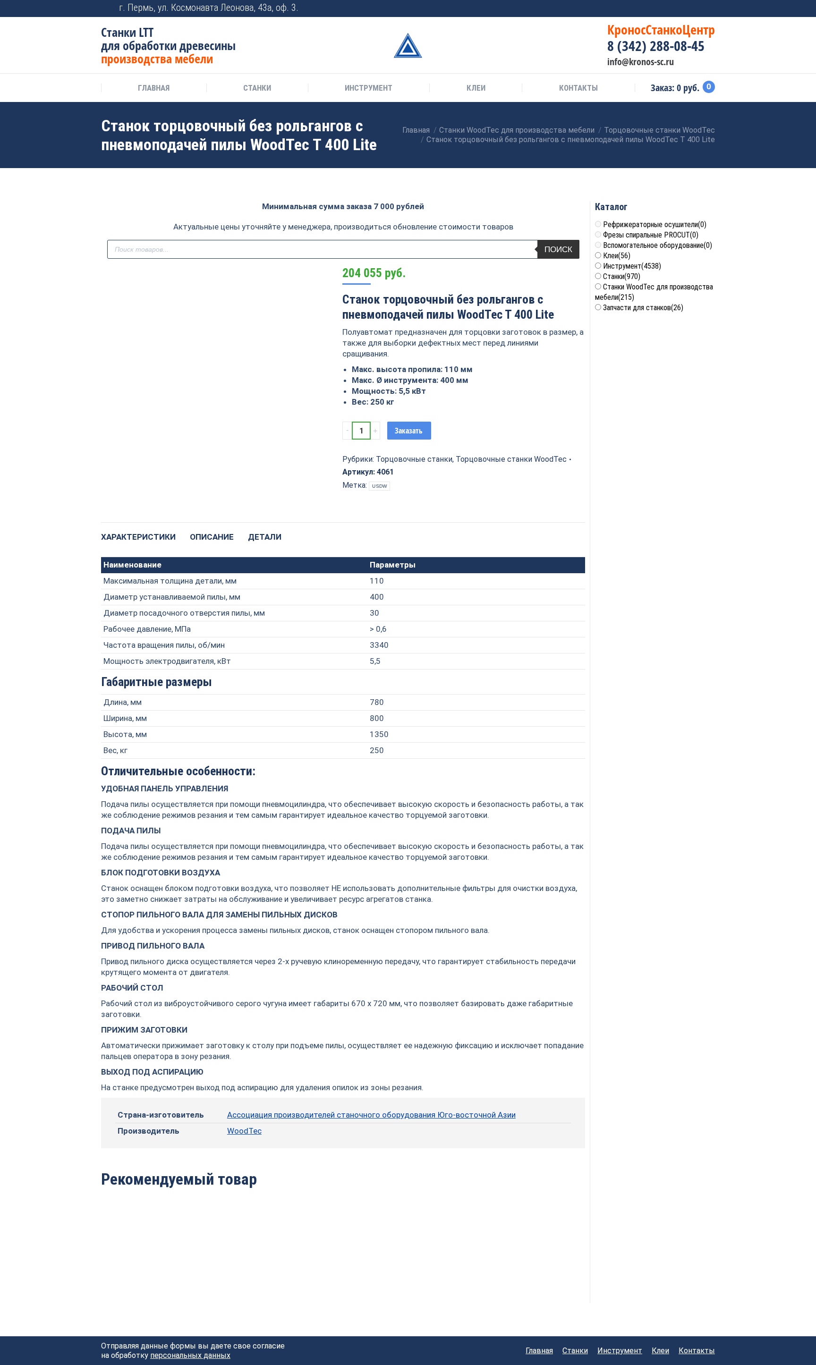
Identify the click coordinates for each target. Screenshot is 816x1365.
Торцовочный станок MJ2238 (441, 1275)
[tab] (138, 532)
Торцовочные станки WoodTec (511, 459)
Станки (621, 276)
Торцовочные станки (414, 459)
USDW (379, 486)
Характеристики (138, 537)
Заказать (409, 430)
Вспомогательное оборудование (657, 245)
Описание (212, 537)
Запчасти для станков (643, 307)
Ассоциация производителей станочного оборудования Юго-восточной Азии (371, 1114)
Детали (264, 537)
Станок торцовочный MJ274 (343, 1275)
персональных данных (190, 1355)
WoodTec (244, 1131)
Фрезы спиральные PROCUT (650, 234)
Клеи (616, 255)
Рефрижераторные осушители (654, 224)
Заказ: (681, 88)
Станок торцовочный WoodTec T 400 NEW (245, 1275)
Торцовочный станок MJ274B (147, 1275)
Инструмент (632, 266)
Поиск (558, 249)
